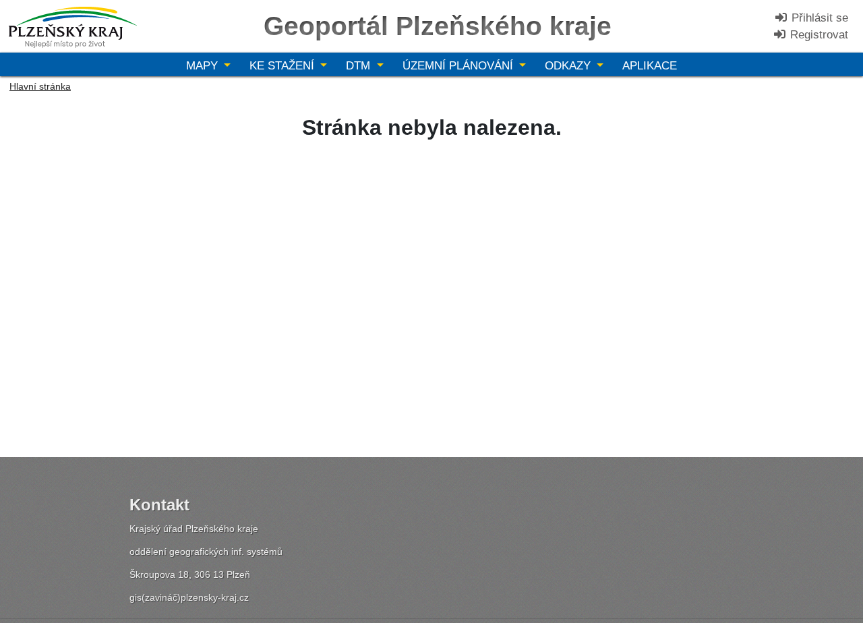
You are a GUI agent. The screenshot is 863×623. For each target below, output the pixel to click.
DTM (360, 65)
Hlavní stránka (40, 86)
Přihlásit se (818, 17)
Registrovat (817, 34)
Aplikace (649, 65)
